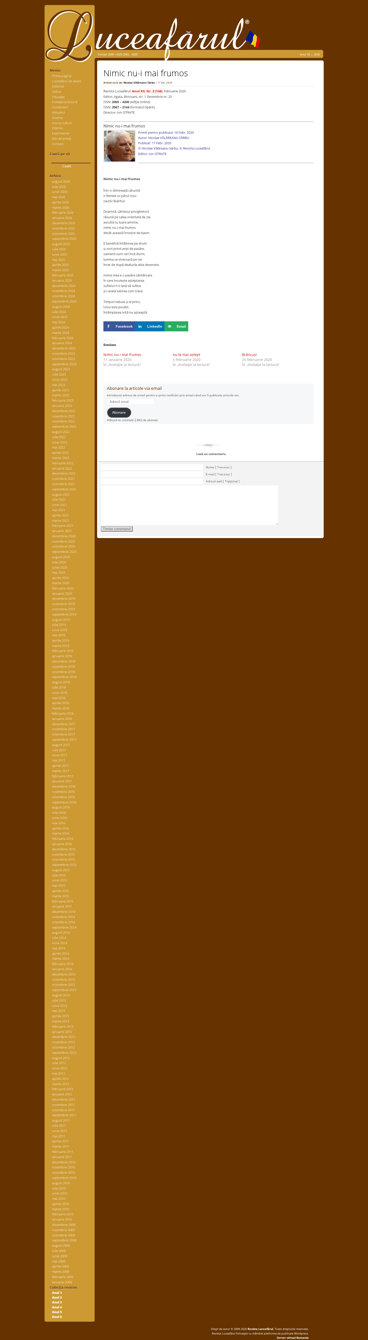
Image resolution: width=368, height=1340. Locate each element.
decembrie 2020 (63, 536)
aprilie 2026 (60, 202)
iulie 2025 (59, 249)
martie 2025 (60, 270)
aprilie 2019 (60, 640)
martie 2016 (60, 833)
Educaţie (58, 97)
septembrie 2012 (64, 1052)
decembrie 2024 (63, 285)
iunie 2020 (59, 567)
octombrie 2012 (63, 1047)
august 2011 (61, 1120)
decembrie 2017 (63, 724)
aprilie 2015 (60, 890)
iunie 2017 (59, 755)
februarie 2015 (62, 901)
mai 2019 (58, 635)
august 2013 (61, 995)
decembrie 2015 (63, 849)
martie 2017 (60, 771)
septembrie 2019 (64, 614)
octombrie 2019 (63, 609)
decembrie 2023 (63, 348)
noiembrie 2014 (63, 917)
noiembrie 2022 (63, 416)
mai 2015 (58, 885)
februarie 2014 (62, 963)
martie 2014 (60, 958)
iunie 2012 (59, 1068)
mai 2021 (58, 510)
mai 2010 (58, 1198)
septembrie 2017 (64, 739)
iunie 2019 (59, 630)
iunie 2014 (59, 943)
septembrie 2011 (64, 1115)
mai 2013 (58, 1010)
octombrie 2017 (63, 734)
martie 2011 (60, 1146)
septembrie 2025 (64, 238)
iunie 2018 (59, 692)
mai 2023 (58, 385)
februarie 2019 (62, 650)
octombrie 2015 (63, 859)
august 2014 (61, 932)
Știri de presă (61, 138)
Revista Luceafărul (260, 1329)
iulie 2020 (59, 562)
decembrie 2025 (63, 223)
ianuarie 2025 (62, 280)
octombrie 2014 (63, 922)
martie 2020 (60, 583)
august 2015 (61, 870)
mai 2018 (58, 698)
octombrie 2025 (63, 233)
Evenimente (60, 133)
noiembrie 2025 (63, 228)
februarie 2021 (62, 525)
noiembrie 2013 (63, 979)
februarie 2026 (62, 212)
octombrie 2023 (63, 358)
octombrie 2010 (63, 1172)
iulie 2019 (59, 624)
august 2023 (61, 369)
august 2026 (61, 181)
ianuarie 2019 (62, 656)
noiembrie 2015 (63, 854)
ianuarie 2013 (62, 1031)
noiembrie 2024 (63, 290)
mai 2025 (58, 259)
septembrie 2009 (64, 1240)
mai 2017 (58, 760)
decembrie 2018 (63, 661)
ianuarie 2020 (62, 593)
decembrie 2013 (63, 974)
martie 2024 (60, 332)
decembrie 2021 (63, 473)
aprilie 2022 (60, 452)
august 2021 (61, 494)
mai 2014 (58, 948)
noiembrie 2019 (63, 604)
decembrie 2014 (63, 911)
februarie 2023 (62, 400)
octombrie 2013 (63, 984)
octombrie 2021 (63, 484)
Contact (57, 143)
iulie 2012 (59, 1063)
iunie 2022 (59, 442)
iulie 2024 (59, 312)
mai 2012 (58, 1073)
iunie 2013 (59, 1005)
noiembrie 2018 (63, 666)
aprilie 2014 (60, 953)
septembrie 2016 (64, 802)
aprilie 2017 (60, 765)
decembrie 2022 (63, 411)
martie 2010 (60, 1209)
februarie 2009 (62, 1277)
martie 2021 (60, 520)
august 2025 (61, 244)
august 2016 (61, 807)
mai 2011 (58, 1136)
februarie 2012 (62, 1089)
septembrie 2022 (64, 426)
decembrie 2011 (63, 1099)
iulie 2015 (59, 875)
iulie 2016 (59, 812)
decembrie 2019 (63, 598)
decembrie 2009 (63, 1224)
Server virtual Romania (293, 1337)
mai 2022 (58, 447)
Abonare (119, 412)
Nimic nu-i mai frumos (122, 354)
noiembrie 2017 (63, 729)
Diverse (57, 117)
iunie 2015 (59, 880)
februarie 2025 (62, 275)
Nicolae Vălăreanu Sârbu (139, 82)
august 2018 (61, 682)
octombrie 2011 (63, 1110)
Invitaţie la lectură (64, 102)
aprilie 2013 (60, 1016)
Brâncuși (249, 354)
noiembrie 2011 (63, 1104)
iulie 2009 (59, 1250)
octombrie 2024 (63, 296)
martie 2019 (60, 645)
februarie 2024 (62, 338)
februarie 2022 (62, 463)
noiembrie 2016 (63, 791)
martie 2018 (60, 708)
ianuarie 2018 (62, 718)
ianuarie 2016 (62, 844)
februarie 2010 (62, 1214)
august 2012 (61, 1058)
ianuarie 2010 (62, 1219)
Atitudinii (58, 112)
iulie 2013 (59, 1000)
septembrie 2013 (64, 990)
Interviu (57, 128)
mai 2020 (58, 572)
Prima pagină (61, 75)
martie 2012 (60, 1084)
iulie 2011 (59, 1125)
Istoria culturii (62, 123)
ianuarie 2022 (62, 468)
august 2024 (61, 306)
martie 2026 (60, 207)
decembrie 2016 (63, 786)
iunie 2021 (59, 504)
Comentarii (60, 107)
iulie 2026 (59, 186)
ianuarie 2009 (62, 1282)
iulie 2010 (59, 1188)
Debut (56, 91)
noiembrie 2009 (63, 1230)
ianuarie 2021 (62, 531)
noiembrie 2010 (63, 1167)
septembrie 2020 (64, 551)
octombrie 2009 (63, 1235)
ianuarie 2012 (62, 1094)
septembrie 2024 (64, 301)
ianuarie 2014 (62, 969)
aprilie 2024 (60, 327)
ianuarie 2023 (62, 405)
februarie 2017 (62, 776)
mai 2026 (58, 197)
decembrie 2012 (63, 1036)
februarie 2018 (62, 713)
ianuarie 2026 (62, 217)
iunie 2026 (59, 191)
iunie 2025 (59, 254)
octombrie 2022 (63, 421)
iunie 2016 (59, 817)
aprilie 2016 (60, 828)
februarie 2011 (62, 1151)
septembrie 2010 (64, 1177)
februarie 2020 (62, 588)
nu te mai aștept (186, 354)
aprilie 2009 (60, 1266)
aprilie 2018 (60, 703)
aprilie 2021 (60, 515)
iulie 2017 (59, 750)
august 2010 (61, 1183)
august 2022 (61, 431)
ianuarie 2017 (62, 781)
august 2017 (61, 744)
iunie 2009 (59, 1256)
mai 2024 (58, 322)
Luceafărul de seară (66, 81)
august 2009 (61, 1245)
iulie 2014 (59, 937)
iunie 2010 (59, 1193)
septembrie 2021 (64, 489)
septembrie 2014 (64, 927)
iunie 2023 (59, 379)
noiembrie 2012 (63, 1042)
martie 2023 (60, 395)
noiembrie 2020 (63, 541)
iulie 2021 (59, 499)
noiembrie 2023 (63, 353)
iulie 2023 (59, 374)
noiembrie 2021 (63, 478)
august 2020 (61, 557)
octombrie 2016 (63, 797)
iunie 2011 (59, 1131)
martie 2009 (60, 1271)
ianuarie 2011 (62, 1157)
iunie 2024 (59, 317)
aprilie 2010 (60, 1204)
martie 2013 (60, 1021)
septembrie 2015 (64, 864)
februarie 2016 (62, 838)
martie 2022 (60, 458)
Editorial (58, 86)
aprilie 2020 (60, 577)
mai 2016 (58, 823)
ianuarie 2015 (62, 906)
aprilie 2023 (60, 390)
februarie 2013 (62, 1026)
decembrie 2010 (63, 1162)
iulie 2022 (59, 437)
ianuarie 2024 (62, 343)
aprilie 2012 (60, 1078)
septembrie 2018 (64, 677)
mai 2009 (58, 1261)
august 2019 (61, 619)
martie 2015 (60, 896)
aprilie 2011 (60, 1141)
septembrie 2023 (64, 364)
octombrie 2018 (63, 671)
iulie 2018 (59, 687)
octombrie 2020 (63, 546)
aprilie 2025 (60, 264)
